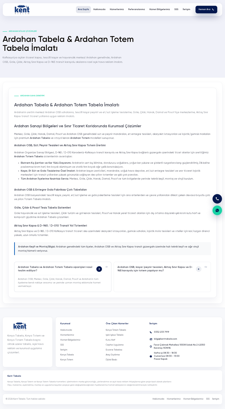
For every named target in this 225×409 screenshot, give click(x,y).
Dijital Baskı (111, 360)
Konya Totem (66, 360)
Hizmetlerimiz (67, 335)
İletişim (63, 350)
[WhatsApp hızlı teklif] (217, 210)
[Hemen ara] (217, 199)
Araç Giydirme (113, 355)
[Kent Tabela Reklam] (23, 9)
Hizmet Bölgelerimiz (70, 340)
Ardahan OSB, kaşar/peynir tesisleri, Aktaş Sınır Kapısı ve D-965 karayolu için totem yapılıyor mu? (155, 269)
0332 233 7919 (161, 332)
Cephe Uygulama (115, 345)
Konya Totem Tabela (116, 330)
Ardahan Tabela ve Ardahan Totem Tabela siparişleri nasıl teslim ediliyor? (55, 269)
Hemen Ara (204, 9)
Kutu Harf (110, 340)
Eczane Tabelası (114, 350)
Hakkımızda (66, 330)
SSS (62, 345)
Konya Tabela (67, 355)
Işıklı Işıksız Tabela (114, 335)
